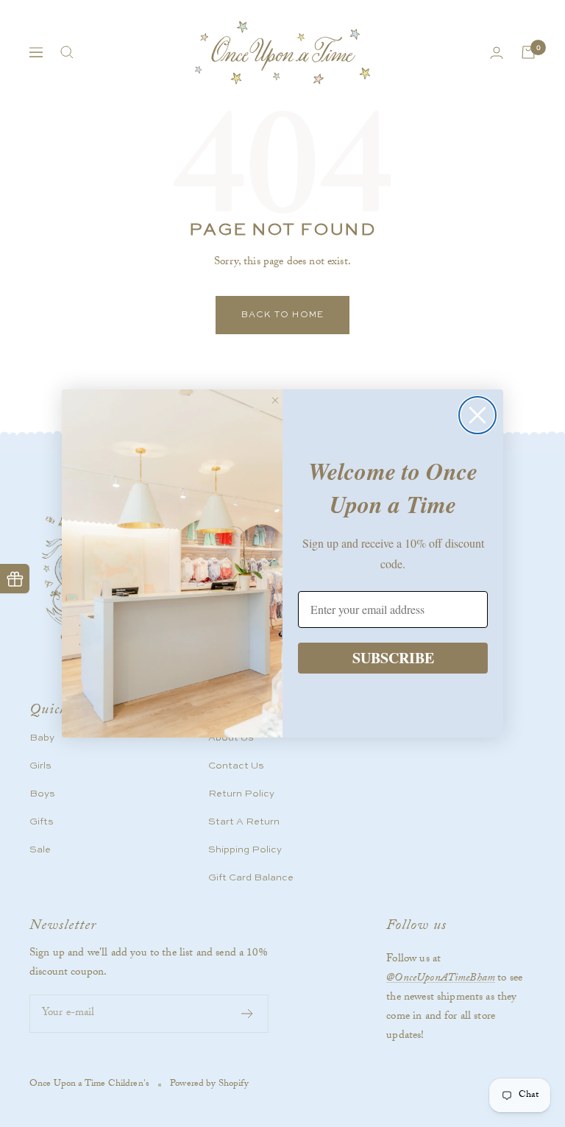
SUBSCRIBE (393, 657)
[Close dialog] (477, 415)
